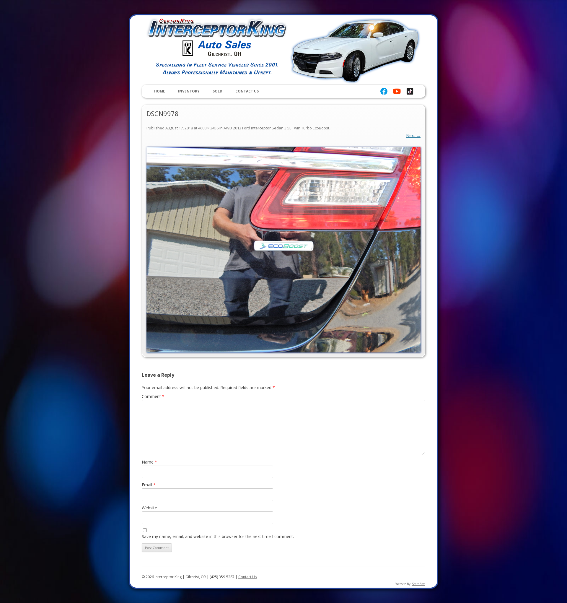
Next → (413, 135)
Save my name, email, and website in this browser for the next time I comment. (218, 536)
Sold (217, 91)
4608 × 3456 (208, 128)
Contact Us (247, 91)
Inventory (189, 91)
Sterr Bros (418, 584)
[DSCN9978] (283, 249)
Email (149, 484)
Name (149, 462)
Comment (153, 396)
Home (159, 91)
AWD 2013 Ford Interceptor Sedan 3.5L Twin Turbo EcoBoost (276, 128)
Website (149, 508)
